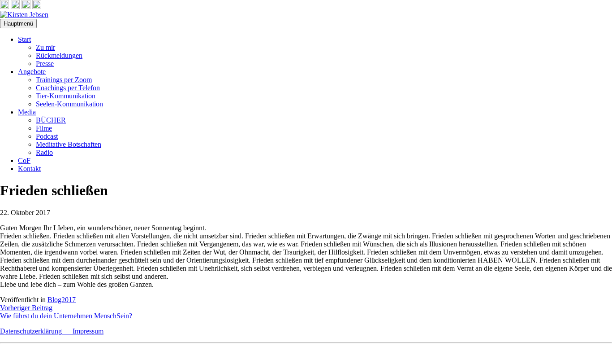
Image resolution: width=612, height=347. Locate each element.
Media (27, 112)
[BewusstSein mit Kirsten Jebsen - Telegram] (15, 6)
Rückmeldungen (59, 55)
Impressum (88, 331)
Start (24, 39)
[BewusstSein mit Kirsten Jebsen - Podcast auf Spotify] (36, 6)
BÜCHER (51, 120)
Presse (45, 63)
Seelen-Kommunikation (69, 104)
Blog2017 (61, 299)
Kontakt (29, 168)
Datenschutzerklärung (36, 331)
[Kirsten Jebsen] (24, 14)
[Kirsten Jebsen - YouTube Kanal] (26, 6)
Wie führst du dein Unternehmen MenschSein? (66, 316)
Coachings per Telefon (68, 88)
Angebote (32, 71)
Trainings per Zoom (64, 79)
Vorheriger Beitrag (26, 308)
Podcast (47, 136)
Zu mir (45, 47)
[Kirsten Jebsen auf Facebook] (4, 6)
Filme (44, 128)
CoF (24, 160)
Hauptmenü (18, 23)
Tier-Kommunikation (65, 96)
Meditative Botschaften (68, 144)
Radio (44, 152)
